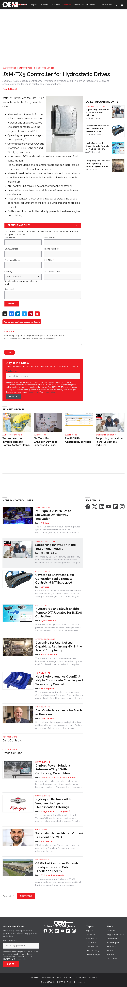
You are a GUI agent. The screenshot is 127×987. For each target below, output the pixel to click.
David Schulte (12, 753)
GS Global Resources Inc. (53, 875)
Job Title (49, 260)
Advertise (34, 977)
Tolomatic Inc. (48, 841)
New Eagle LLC (48, 688)
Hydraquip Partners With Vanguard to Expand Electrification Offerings (53, 803)
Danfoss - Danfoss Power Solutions (58, 777)
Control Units (46, 68)
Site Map (93, 977)
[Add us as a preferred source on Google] (37, 313)
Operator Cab (42, 860)
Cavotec (45, 587)
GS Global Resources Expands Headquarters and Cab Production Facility (56, 867)
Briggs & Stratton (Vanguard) (55, 811)
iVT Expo (45, 523)
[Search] (115, 4)
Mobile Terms (33, 392)
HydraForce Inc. (48, 621)
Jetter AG (12, 89)
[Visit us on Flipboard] (115, 506)
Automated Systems (12, 435)
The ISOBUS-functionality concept (78, 440)
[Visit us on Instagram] (122, 506)
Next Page (26, 896)
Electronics (9, 68)
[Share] (11, 313)
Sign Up (13, 396)
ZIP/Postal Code (52, 272)
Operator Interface (45, 639)
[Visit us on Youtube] (108, 506)
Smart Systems (27, 68)
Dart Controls (47, 718)
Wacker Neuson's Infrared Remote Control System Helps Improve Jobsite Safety (16, 442)
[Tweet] (24, 313)
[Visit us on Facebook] (87, 506)
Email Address (11, 249)
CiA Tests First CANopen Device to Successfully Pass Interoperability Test (46, 442)
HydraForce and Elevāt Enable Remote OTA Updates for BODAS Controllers (97, 146)
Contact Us (82, 977)
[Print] (4, 313)
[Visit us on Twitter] (95, 506)
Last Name (50, 237)
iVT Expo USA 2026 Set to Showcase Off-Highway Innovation (53, 514)
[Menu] (122, 4)
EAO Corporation (49, 654)
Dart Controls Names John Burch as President (58, 712)
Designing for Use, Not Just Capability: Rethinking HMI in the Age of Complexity (97, 163)
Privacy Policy (49, 392)
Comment (9, 289)
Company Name (12, 260)
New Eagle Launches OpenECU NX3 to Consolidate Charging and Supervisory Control (59, 680)
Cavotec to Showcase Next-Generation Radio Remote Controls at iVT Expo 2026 (97, 128)
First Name (10, 237)
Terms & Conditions (65, 977)
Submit (12, 304)
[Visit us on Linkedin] (101, 506)
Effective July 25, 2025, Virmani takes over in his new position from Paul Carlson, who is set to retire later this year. (57, 848)
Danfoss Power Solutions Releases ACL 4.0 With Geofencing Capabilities (53, 769)
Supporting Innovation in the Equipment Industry (97, 112)
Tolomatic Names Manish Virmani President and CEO (59, 835)
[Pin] (30, 313)
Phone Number (51, 249)
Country (8, 272)
